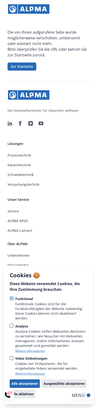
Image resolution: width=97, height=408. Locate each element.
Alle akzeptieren (25, 383)
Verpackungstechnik (23, 184)
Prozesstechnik (19, 155)
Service (13, 211)
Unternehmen (19, 255)
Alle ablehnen (23, 394)
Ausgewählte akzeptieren (64, 383)
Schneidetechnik (21, 174)
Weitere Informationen (30, 351)
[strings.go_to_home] (29, 9)
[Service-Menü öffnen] (8, 394)
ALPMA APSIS (18, 221)
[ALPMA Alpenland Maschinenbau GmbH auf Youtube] (41, 123)
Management (18, 265)
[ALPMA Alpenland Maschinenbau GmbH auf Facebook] (20, 123)
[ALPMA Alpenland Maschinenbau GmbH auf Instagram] (30, 123)
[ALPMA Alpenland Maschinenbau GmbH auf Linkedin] (10, 123)
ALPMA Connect (20, 230)
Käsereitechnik (19, 165)
